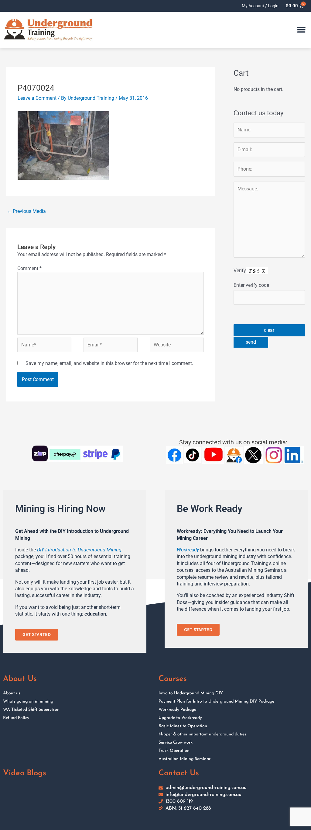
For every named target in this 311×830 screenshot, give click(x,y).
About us (11, 693)
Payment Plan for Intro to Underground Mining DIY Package (216, 701)
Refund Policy (16, 718)
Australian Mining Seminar (184, 759)
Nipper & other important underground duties (202, 734)
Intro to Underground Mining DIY (191, 693)
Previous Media (26, 211)
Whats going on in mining (28, 701)
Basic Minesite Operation (183, 726)
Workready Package (177, 709)
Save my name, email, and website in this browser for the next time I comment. (109, 363)
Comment (29, 268)
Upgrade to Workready (180, 718)
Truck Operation (174, 750)
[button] (301, 30)
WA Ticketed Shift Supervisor (31, 709)
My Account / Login (260, 5)
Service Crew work (176, 742)
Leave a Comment (37, 98)
